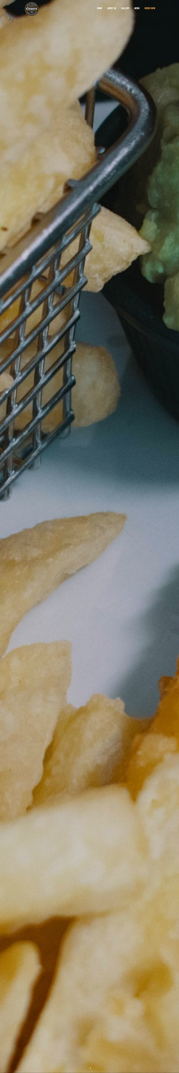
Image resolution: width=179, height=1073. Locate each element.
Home (99, 8)
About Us (111, 8)
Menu (137, 8)
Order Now (150, 8)
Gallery (125, 8)
